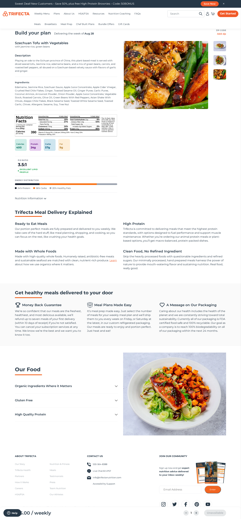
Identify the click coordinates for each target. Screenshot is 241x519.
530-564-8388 (100, 464)
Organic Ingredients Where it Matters (43, 386)
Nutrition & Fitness (60, 464)
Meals (37, 24)
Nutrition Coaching (119, 13)
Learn (113, 260)
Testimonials (56, 476)
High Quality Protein (30, 414)
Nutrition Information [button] (29, 198)
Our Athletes (56, 494)
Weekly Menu (42, 13)
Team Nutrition (58, 488)
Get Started (228, 13)
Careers (19, 488)
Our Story (20, 464)
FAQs (137, 13)
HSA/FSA (83, 13)
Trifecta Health (23, 470)
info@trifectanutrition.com (107, 477)
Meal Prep (66, 24)
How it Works (22, 482)
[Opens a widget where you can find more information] (12, 513)
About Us (69, 13)
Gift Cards (124, 24)
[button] (213, 14)
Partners (19, 476)
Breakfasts (51, 24)
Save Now (210, 3)
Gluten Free (24, 400)
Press (52, 482)
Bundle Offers (106, 24)
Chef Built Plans (85, 24)
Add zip (221, 33)
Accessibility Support (104, 483)
